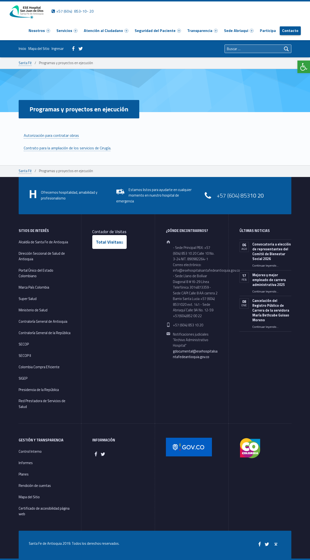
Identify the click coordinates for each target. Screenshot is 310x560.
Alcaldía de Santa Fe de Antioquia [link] (43, 242)
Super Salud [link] (28, 298)
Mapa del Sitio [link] (38, 48)
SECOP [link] (24, 344)
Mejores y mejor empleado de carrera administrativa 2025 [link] (269, 279)
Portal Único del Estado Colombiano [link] (36, 273)
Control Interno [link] (30, 451)
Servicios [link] (64, 30)
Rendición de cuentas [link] (35, 485)
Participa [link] (268, 30)
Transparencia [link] (199, 30)
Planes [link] (24, 474)
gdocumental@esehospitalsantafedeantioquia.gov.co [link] (195, 354)
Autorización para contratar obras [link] (51, 135)
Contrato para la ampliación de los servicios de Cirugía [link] (67, 148)
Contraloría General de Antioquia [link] (43, 321)
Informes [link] (26, 463)
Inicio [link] (22, 48)
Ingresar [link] (58, 48)
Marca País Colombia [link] (34, 287)
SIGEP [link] (23, 378)
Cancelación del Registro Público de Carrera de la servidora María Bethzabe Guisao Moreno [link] (270, 310)
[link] (303, 67)
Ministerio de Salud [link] (33, 310)
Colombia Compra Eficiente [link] (39, 367)
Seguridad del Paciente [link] (155, 30)
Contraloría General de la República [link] (44, 333)
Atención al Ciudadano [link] (103, 30)
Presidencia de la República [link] (39, 389)
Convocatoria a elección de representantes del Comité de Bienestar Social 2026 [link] (271, 251)
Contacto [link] (290, 30)
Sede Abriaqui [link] (236, 30)
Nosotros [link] (37, 30)
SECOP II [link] (25, 355)
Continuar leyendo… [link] (265, 265)
